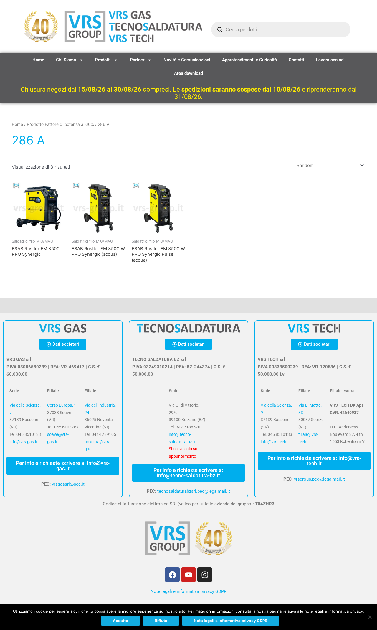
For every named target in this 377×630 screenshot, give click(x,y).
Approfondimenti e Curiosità (249, 59)
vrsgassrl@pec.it (68, 484)
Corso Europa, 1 (61, 405)
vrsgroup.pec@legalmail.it (319, 479)
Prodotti (103, 59)
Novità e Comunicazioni (186, 59)
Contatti (296, 59)
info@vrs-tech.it (275, 441)
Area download (188, 73)
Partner (137, 59)
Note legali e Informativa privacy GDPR (230, 620)
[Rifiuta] (370, 617)
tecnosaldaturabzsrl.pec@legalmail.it (193, 491)
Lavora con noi (330, 59)
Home (38, 59)
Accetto (120, 620)
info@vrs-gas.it (23, 441)
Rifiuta (161, 620)
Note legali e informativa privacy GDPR (188, 591)
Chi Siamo (66, 59)
